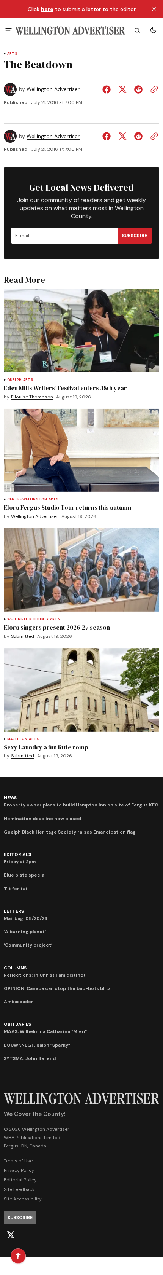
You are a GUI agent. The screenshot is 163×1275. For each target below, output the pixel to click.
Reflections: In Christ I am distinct (45, 975)
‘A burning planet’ (25, 932)
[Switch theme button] (153, 30)
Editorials (17, 854)
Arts (12, 54)
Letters (14, 911)
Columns (15, 968)
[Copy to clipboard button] (152, 89)
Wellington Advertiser (53, 89)
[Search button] (137, 30)
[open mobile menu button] (8, 30)
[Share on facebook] (108, 89)
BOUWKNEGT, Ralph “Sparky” (37, 1045)
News (10, 798)
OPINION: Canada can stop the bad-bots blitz (57, 988)
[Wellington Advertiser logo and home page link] (70, 30)
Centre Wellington (27, 499)
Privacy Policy (19, 1170)
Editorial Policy (20, 1180)
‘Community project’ (28, 945)
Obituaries (17, 1024)
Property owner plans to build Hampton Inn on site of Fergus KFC (81, 805)
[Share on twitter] (122, 89)
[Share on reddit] (138, 89)
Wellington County (28, 619)
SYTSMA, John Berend (30, 1058)
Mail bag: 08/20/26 (25, 918)
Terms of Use (18, 1161)
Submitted (22, 636)
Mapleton (17, 739)
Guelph (14, 380)
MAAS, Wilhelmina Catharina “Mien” (45, 1031)
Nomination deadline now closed (42, 819)
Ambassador (18, 1002)
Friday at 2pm (20, 862)
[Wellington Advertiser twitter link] (10, 1235)
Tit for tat (16, 889)
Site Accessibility (23, 1199)
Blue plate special (24, 875)
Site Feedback (19, 1189)
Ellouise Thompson (32, 397)
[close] (154, 9)
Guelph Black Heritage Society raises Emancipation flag (70, 832)
